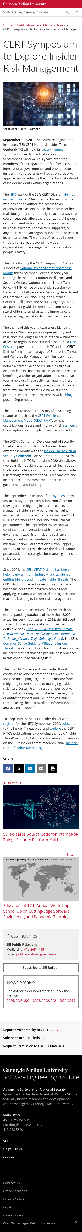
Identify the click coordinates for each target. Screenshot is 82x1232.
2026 (10, 1000)
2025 (19, 1000)
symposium (62, 496)
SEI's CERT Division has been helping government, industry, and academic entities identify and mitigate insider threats (36, 574)
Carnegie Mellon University (35, 1223)
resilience (70, 425)
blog (68, 395)
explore (55, 728)
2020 (62, 1000)
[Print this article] (52, 768)
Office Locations (15, 1191)
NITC (13, 194)
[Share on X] (19, 768)
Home (7, 25)
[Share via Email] (41, 768)
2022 (45, 1000)
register (9, 723)
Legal (7, 1207)
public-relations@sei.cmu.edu (38, 954)
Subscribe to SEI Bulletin (41, 967)
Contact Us (11, 1183)
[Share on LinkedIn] (30, 768)
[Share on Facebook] (8, 768)
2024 (27, 1000)
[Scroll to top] (76, 1223)
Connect (9, 1157)
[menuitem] (27, 12)
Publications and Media (34, 25)
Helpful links (12, 1149)
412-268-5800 (13, 1129)
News (61, 25)
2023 (36, 1000)
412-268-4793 (34, 949)
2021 (54, 1000)
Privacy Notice (13, 1199)
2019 (71, 1000)
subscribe (69, 723)
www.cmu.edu (13, 1215)
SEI (5, 1141)
